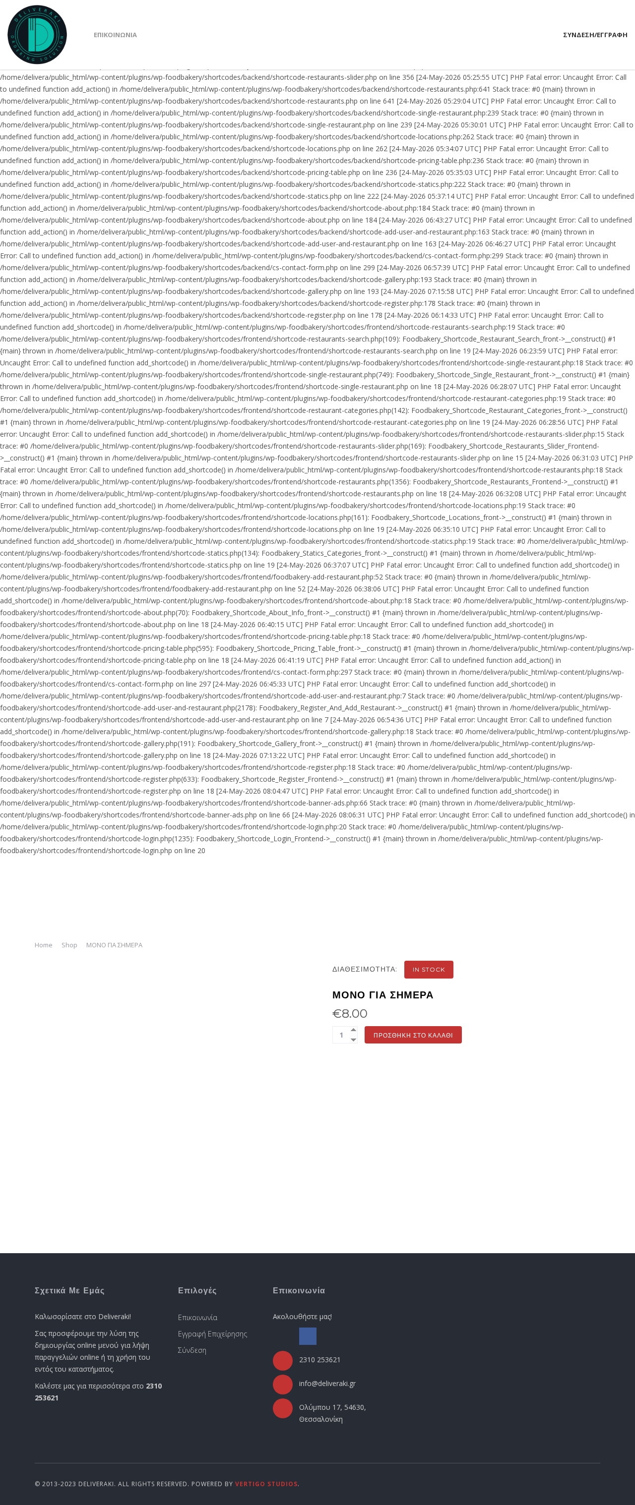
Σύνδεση (192, 1350)
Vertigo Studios (266, 1484)
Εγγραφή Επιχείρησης (212, 1333)
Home (44, 944)
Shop (69, 944)
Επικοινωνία (115, 34)
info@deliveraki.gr (327, 1383)
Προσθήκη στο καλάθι (413, 1035)
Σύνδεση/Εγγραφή (595, 34)
